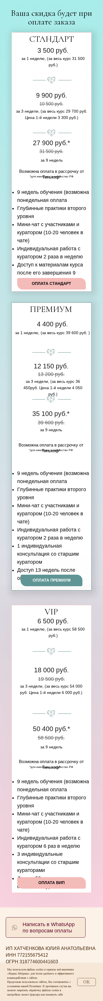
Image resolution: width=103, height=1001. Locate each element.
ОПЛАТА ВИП (51, 882)
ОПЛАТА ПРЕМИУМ (52, 580)
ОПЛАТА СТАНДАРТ (51, 283)
